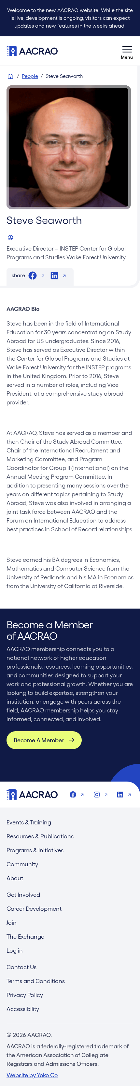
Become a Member (38, 740)
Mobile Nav (126, 51)
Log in (15, 950)
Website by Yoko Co (32, 1075)
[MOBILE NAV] (126, 51)
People (30, 76)
